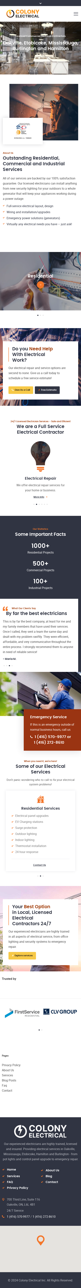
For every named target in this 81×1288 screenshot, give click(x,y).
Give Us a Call (22, 390)
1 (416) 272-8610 (44, 1216)
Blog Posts (9, 1080)
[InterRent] (47, 1012)
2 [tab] (40, 315)
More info (40, 497)
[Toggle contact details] (40, 3)
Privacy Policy (11, 1065)
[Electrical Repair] (40, 454)
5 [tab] (44, 504)
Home (11, 1169)
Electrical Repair (40, 478)
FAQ (10, 1182)
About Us (8, 1070)
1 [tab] (37, 315)
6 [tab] (47, 504)
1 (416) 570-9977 (18, 1216)
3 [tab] (43, 315)
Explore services (24, 955)
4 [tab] (41, 504)
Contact (7, 1090)
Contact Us (39, 865)
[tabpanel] (40, 281)
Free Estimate (49, 390)
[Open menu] (75, 13)
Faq (4, 1085)
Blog (49, 1176)
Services (7, 1075)
